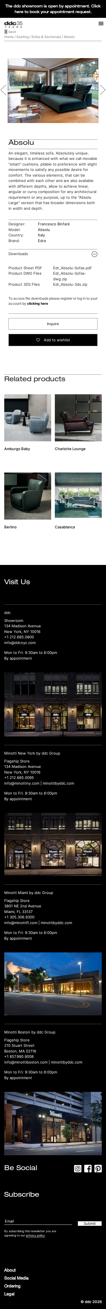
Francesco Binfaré (54, 224)
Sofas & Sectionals (46, 37)
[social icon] (77, 1170)
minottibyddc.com (58, 783)
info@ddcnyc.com (20, 642)
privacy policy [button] (35, 1235)
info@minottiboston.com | (27, 1062)
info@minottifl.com (20, 922)
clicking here (37, 303)
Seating (22, 37)
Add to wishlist (56, 340)
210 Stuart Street (19, 1045)
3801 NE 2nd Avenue (22, 906)
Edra (42, 240)
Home (9, 37)
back (12, 31)
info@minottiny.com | (23, 783)
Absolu (44, 229)
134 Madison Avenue (22, 626)
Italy (41, 235)
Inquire (53, 323)
